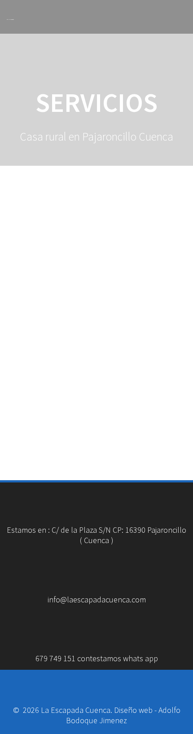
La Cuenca (10, 19)
